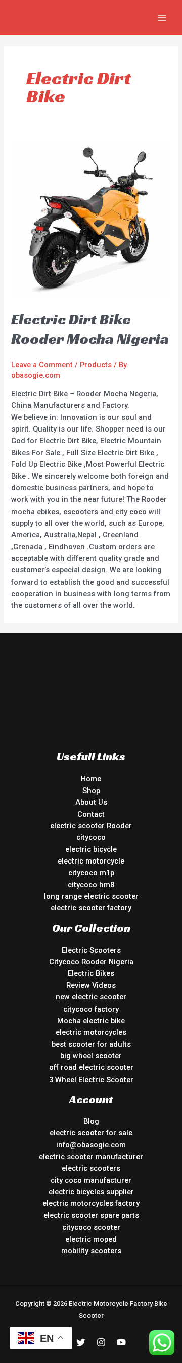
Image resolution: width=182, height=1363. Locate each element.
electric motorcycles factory (91, 1203)
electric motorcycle (91, 861)
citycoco (91, 837)
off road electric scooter (91, 1067)
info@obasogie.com (91, 1145)
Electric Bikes (91, 973)
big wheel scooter (91, 1055)
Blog (91, 1121)
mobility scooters (91, 1250)
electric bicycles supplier (91, 1191)
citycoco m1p (91, 872)
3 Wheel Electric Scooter (91, 1079)
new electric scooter (91, 996)
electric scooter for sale (91, 1132)
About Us (91, 802)
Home (91, 778)
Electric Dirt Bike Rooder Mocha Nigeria (90, 329)
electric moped (91, 1239)
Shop (91, 790)
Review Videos (91, 985)
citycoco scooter (91, 1227)
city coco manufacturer (91, 1180)
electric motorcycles (91, 1032)
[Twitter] (80, 1342)
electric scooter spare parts (91, 1215)
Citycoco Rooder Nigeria (91, 961)
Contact (91, 814)
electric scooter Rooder (91, 825)
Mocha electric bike (91, 1020)
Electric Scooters (91, 950)
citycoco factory (91, 1009)
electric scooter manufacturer (91, 1156)
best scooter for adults (91, 1044)
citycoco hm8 (91, 884)
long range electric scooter (91, 896)
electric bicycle (91, 849)
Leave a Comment (42, 364)
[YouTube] (121, 1342)
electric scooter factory (91, 907)
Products (96, 364)
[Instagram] (101, 1342)
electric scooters (91, 1168)
